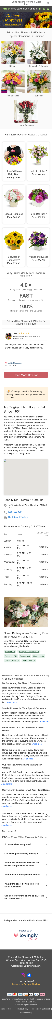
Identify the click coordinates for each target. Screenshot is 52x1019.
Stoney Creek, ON (12, 660)
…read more (11, 702)
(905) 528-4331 (15, 512)
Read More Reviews (26, 375)
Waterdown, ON (29, 660)
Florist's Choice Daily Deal (22, 336)
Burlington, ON (11, 656)
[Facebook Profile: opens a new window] (29, 975)
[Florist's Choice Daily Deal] (8, 336)
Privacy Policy (22, 1009)
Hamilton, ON (38, 656)
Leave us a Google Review (26, 984)
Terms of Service (6, 1009)
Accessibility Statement (41, 1009)
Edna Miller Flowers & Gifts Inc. (26, 3)
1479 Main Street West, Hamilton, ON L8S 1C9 (26, 960)
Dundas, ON (25, 656)
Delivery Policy (26, 1012)
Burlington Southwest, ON (29, 651)
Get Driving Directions (18, 517)
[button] (46, 1012)
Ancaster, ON (10, 651)
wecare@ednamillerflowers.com (26, 965)
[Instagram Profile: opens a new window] (23, 975)
